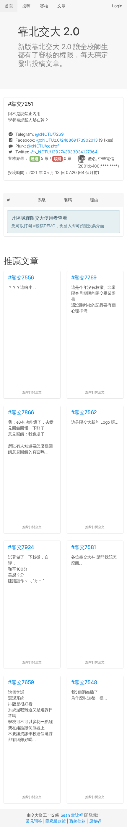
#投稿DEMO (44, 225)
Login (117, 5)
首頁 (9, 5)
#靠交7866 (21, 412)
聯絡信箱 (77, 820)
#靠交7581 (83, 547)
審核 (44, 5)
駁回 (57, 159)
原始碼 (95, 820)
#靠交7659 (21, 682)
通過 (34, 159)
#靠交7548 (84, 682)
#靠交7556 (21, 277)
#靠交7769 (84, 277)
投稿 (26, 5)
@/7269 (49, 134)
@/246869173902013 (67, 139)
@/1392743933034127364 (63, 151)
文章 (61, 5)
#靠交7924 (21, 547)
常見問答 (34, 820)
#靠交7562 (84, 412)
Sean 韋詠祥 (72, 815)
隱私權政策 (55, 820)
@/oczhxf (42, 145)
